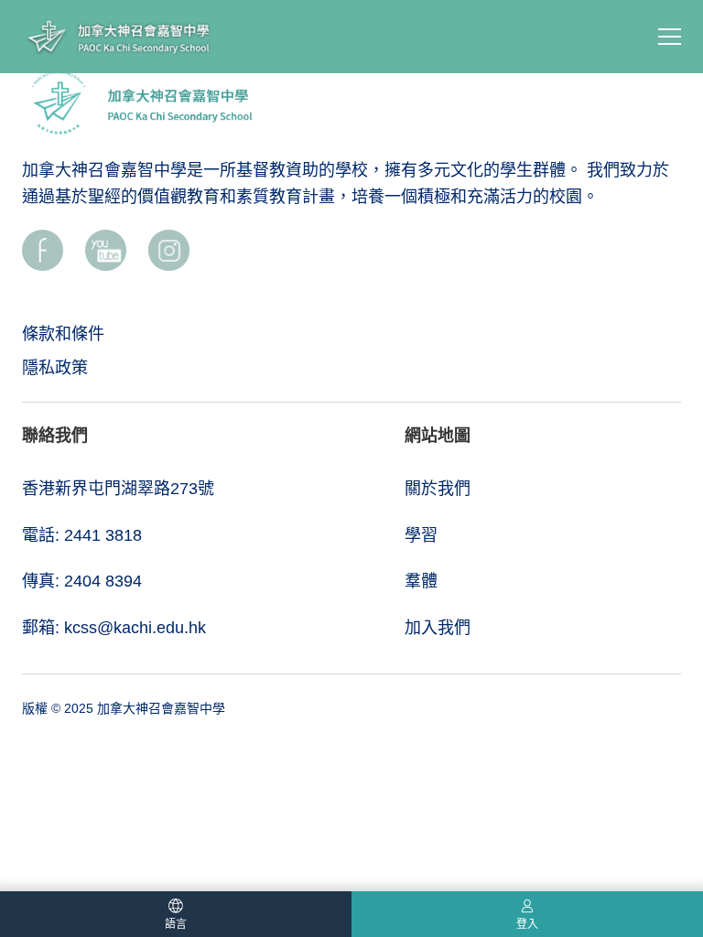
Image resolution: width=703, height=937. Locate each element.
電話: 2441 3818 (82, 535)
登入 (527, 924)
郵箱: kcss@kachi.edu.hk (114, 628)
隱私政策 (55, 368)
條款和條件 (63, 334)
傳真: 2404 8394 (82, 581)
